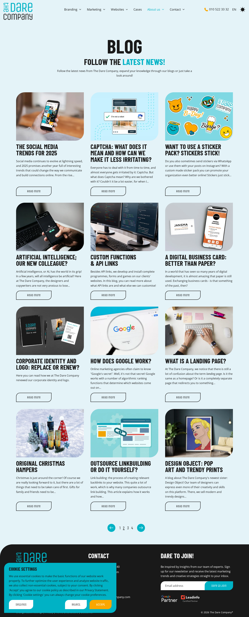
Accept (100, 604)
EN (234, 9)
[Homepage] (17, 11)
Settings (21, 604)
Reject (76, 604)
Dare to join (218, 586)
